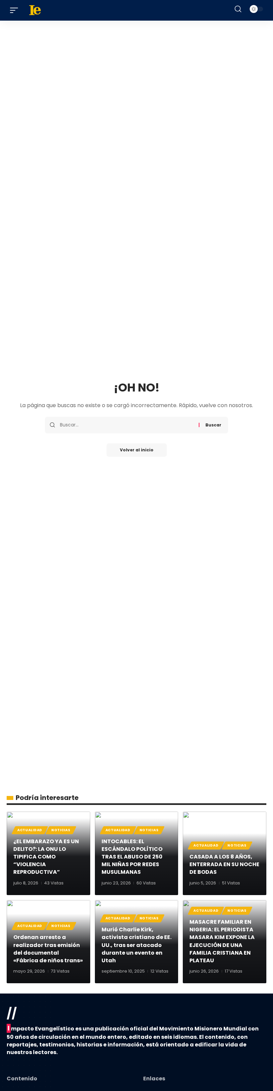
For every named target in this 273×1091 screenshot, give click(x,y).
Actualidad (29, 830)
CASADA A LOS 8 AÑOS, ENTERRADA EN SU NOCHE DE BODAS (224, 864)
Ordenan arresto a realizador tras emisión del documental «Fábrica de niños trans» (48, 948)
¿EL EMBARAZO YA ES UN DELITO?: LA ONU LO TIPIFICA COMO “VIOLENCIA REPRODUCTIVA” (46, 857)
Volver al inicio (136, 450)
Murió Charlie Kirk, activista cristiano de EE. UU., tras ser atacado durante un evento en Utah (136, 945)
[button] (15, 10)
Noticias (61, 830)
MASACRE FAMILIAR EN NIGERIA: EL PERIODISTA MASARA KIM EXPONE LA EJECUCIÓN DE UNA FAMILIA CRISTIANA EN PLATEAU (222, 941)
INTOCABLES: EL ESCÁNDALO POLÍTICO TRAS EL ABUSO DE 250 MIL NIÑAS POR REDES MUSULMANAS (132, 857)
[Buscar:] (127, 425)
